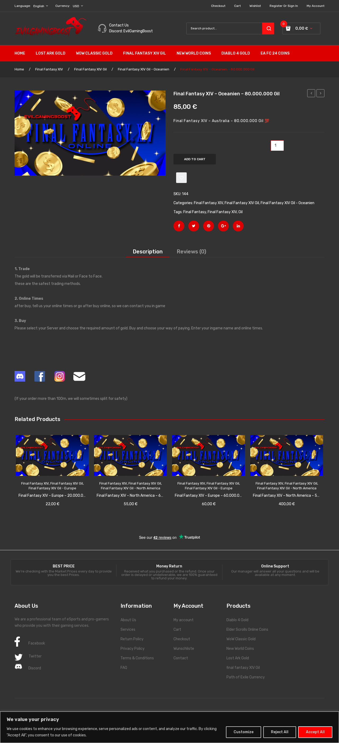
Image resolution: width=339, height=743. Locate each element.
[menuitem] (22, 53)
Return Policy (132, 639)
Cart (237, 6)
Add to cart (195, 159)
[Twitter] (193, 226)
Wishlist (255, 6)
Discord (34, 668)
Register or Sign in (284, 6)
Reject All (279, 732)
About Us (128, 620)
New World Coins (240, 648)
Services (128, 629)
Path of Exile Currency (245, 677)
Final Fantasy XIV (49, 69)
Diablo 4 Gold (237, 620)
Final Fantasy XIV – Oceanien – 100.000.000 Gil (320, 94)
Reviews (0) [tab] (191, 251)
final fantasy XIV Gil (243, 667)
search (268, 28)
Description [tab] (148, 251)
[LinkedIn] (238, 226)
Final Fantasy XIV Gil (90, 69)
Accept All (315, 732)
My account (315, 6)
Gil (240, 212)
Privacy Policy (133, 648)
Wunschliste (183, 648)
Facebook (36, 643)
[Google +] (223, 226)
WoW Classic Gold (241, 639)
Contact (180, 658)
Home (19, 69)
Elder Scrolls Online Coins (247, 629)
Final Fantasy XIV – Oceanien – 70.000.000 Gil (311, 94)
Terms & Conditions (137, 658)
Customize (243, 732)
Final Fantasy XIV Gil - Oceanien (143, 69)
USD (76, 6)
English (38, 6)
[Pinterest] (208, 226)
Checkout (218, 6)
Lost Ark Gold (237, 658)
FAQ (124, 667)
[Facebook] (178, 226)
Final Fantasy (194, 212)
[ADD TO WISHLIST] (181, 177)
